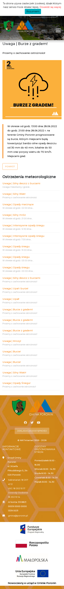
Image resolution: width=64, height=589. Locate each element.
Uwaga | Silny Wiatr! (14, 372)
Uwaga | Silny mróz (14, 214)
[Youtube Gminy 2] (38, 422)
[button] (10, 166)
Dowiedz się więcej (50, 7)
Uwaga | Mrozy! (11, 341)
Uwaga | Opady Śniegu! (16, 383)
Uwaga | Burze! (11, 351)
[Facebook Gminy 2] (25, 422)
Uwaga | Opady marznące (18, 204)
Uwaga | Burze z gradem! (17, 309)
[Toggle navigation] (58, 30)
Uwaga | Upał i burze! (15, 288)
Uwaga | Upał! (10, 299)
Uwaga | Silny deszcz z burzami (21, 183)
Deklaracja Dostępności (32, 431)
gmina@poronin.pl (18, 515)
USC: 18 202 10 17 (16, 488)
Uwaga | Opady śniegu (16, 246)
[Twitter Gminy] (32, 422)
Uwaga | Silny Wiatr (14, 193)
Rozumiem (32, 11)
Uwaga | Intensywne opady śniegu (23, 225)
